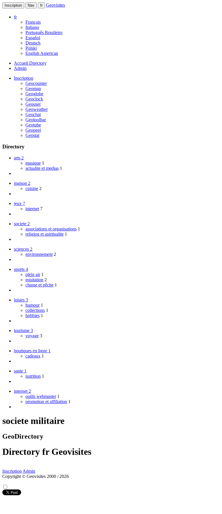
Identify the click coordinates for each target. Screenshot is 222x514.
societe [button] (22, 223)
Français (33, 22)
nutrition (33, 376)
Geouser (33, 104)
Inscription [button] (23, 78)
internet (32, 208)
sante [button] (20, 370)
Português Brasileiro (43, 32)
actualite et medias (42, 168)
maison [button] (22, 183)
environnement (39, 254)
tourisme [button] (23, 330)
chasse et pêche (39, 284)
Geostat (32, 135)
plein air (32, 274)
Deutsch (32, 42)
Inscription (13, 5)
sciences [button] (23, 249)
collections (35, 310)
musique (33, 163)
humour (32, 305)
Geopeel (33, 130)
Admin (20, 68)
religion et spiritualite (44, 234)
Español (32, 37)
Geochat (33, 114)
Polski (31, 48)
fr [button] (15, 16)
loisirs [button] (21, 299)
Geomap (33, 88)
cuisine (31, 188)
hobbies (32, 315)
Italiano (32, 27)
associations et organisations (51, 228)
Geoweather (36, 109)
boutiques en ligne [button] (32, 350)
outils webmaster (40, 396)
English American (41, 53)
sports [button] (21, 269)
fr (41, 5)
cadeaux (32, 355)
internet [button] (22, 391)
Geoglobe (34, 93)
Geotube (33, 124)
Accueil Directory (30, 63)
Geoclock (34, 98)
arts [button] (19, 157)
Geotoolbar (35, 119)
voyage (32, 335)
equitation (34, 279)
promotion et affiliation (46, 401)
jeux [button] (19, 203)
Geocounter (36, 83)
